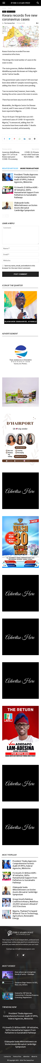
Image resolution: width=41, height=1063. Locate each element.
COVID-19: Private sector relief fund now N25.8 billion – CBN (30, 154)
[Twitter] (9, 139)
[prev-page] (3, 216)
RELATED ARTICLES (10, 168)
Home (4, 8)
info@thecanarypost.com (25, 949)
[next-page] (7, 216)
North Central (11, 11)
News (9, 8)
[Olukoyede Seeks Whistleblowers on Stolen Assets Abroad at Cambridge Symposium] (7, 205)
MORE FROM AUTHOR (29, 168)
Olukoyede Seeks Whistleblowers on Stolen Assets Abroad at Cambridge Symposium (25, 207)
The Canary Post (9, 23)
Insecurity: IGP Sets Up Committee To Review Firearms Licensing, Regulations (26, 995)
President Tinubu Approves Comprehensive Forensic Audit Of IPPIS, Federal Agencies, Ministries (26, 178)
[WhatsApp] (19, 139)
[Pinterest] (14, 139)
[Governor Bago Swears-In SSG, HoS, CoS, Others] (7, 985)
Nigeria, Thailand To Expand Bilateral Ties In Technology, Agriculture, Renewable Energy (25, 915)
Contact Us (7, 1056)
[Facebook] (4, 139)
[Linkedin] (24, 139)
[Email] (29, 139)
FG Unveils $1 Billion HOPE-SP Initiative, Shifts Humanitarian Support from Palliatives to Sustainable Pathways (26, 192)
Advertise (26, 1056)
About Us (34, 1056)
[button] (3, 3)
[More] (34, 139)
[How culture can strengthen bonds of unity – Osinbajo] (7, 975)
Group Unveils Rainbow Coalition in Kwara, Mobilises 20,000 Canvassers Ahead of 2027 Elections (25, 903)
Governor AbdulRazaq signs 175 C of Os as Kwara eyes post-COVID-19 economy (10, 155)
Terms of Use (17, 1056)
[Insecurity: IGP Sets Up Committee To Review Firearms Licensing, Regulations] (7, 996)
